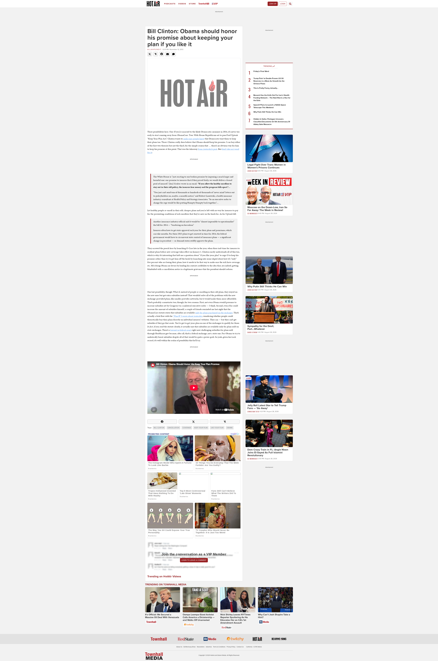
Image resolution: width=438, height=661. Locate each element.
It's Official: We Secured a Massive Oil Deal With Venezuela (162, 616)
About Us (179, 647)
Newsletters (201, 647)
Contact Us (240, 647)
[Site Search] (290, 4)
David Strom (252, 332)
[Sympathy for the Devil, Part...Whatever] (269, 310)
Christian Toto (253, 411)
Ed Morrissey (252, 213)
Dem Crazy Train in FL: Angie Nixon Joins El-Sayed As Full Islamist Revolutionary (267, 452)
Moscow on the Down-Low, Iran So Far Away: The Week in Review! (267, 209)
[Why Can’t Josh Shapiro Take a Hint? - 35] (275, 599)
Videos (182, 4)
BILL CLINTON (159, 428)
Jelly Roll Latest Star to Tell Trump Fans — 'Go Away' (266, 407)
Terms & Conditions (219, 647)
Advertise (209, 647)
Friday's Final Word (261, 71)
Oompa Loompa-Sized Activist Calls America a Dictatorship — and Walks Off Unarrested (199, 617)
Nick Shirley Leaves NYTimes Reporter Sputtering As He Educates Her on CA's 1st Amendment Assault (235, 618)
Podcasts (170, 4)
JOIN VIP (272, 4)
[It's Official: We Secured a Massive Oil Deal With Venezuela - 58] (162, 599)
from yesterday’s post (207, 149)
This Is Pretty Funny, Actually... (265, 88)
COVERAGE (186, 428)
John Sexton (252, 171)
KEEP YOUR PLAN (201, 428)
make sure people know (193, 138)
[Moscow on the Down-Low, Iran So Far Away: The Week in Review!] (269, 191)
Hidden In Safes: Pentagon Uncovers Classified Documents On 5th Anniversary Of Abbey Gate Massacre (271, 121)
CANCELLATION (173, 428)
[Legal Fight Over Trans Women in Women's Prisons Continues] (269, 148)
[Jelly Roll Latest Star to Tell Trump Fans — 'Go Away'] (269, 389)
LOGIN (282, 4)
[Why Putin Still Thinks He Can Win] (269, 270)
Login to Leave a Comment (193, 560)
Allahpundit (154, 49)
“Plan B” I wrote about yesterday (187, 316)
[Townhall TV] (204, 4)
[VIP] (215, 4)
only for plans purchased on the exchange (214, 312)
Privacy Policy (231, 647)
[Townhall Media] (154, 656)
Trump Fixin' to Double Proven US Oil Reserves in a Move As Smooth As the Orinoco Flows (268, 81)
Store (192, 4)
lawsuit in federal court (180, 330)
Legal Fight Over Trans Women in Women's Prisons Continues (266, 166)
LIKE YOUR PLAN (217, 428)
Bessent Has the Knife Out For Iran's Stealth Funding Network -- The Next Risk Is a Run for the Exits (271, 98)
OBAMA (230, 428)
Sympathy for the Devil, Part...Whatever (260, 327)
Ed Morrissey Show (190, 647)
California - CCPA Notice (254, 647)
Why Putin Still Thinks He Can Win (267, 112)
